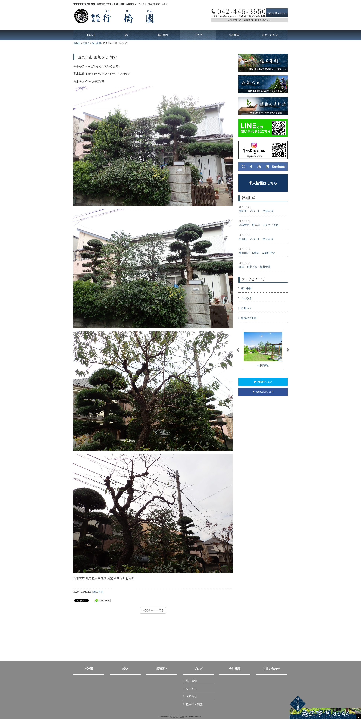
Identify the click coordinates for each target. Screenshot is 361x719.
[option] (263, 350)
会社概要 (234, 668)
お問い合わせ (271, 668)
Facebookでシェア (264, 392)
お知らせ (246, 307)
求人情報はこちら (263, 183)
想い (125, 668)
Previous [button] (238, 350)
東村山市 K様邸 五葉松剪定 (257, 251)
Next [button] (288, 350)
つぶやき (246, 298)
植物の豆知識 (249, 317)
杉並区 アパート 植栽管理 (256, 237)
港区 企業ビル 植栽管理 (255, 265)
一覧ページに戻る (153, 610)
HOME (76, 43)
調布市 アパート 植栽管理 (256, 209)
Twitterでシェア (264, 382)
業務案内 (162, 668)
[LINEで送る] (102, 600)
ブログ (86, 43)
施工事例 (96, 43)
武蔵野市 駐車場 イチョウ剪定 (258, 223)
